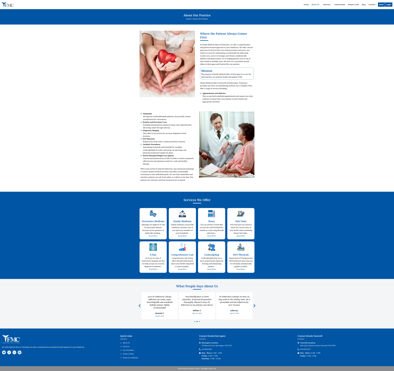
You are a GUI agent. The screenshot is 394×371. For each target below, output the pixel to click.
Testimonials (339, 4)
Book (381, 4)
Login (388, 4)
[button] (139, 306)
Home (306, 4)
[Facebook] (4, 352)
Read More (153, 236)
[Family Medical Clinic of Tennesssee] (8, 4)
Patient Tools (353, 4)
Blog (363, 4)
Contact (371, 4)
